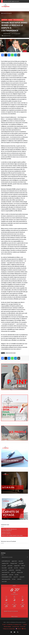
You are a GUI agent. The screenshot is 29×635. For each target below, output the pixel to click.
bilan (21, 561)
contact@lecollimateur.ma (11, 529)
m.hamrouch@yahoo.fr (7, 530)
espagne (16, 565)
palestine (20, 572)
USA (19, 579)
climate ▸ (14, 616)
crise (4, 565)
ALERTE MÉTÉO (6, 561)
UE (13, 579)
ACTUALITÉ (9, 13)
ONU (13, 572)
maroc (4, 570)
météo (18, 570)
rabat (11, 574)
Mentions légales (7, 626)
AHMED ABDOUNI (6, 33)
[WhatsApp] (12, 55)
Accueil (4, 13)
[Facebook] (2, 55)
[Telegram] (15, 55)
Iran (16, 567)
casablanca (5, 563)
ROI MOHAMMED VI (7, 576)
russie (15, 576)
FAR (23, 565)
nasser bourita (5, 572)
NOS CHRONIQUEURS (18, 19)
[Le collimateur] (5, 6)
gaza (10, 567)
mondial (11, 570)
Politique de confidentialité (9, 628)
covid (21, 563)
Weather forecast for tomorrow (11, 611)
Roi (16, 574)
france (4, 567)
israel (22, 567)
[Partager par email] (18, 55)
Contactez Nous (15, 626)
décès (10, 565)
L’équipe (25, 624)
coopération (13, 563)
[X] (5, 55)
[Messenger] (9, 55)
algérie (14, 561)
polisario (4, 574)
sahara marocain (6, 579)
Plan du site (22, 626)
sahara (22, 576)
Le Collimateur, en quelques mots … (14, 624)
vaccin (4, 581)
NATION (10, 19)
